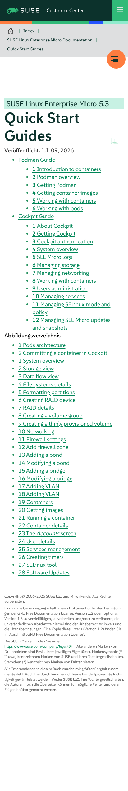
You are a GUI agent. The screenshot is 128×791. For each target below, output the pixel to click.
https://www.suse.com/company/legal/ (36, 646)
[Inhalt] (116, 59)
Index (28, 31)
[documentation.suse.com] (11, 31)
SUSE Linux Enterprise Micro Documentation (50, 40)
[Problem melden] (114, 142)
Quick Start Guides (25, 49)
